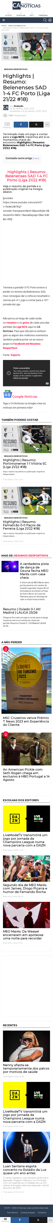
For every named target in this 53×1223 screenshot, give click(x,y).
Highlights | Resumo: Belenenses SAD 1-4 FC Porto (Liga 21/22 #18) (26, 176)
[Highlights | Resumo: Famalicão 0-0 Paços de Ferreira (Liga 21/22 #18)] (26, 501)
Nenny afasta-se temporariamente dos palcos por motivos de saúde (26, 1068)
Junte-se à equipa (28, 1212)
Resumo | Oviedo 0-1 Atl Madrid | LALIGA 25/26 (21, 610)
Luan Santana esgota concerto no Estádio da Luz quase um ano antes (24, 1169)
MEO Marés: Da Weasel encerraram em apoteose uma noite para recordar (23, 935)
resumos (11, 322)
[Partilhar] (20, 1220)
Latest (8, 15)
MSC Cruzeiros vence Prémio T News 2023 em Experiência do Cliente (26, 721)
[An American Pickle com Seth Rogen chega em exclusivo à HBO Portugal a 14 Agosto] (26, 749)
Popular (21, 15)
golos (26, 322)
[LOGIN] (50, 20)
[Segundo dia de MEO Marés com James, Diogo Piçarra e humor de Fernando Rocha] (26, 868)
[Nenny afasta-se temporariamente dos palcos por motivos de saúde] (26, 1046)
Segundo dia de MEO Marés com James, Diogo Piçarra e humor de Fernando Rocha (25, 888)
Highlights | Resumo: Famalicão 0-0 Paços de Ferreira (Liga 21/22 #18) (22, 525)
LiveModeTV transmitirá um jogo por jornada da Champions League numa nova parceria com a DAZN (25, 840)
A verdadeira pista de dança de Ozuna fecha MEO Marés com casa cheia (34, 570)
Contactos (42, 1212)
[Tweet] (38, 1220)
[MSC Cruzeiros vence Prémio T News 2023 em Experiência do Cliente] (26, 680)
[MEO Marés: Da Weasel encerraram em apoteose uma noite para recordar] (26, 915)
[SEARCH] (45, 20)
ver (36, 158)
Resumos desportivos (15, 456)
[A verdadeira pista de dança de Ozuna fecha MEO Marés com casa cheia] (10, 566)
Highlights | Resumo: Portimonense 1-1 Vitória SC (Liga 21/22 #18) (25, 463)
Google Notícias (24, 397)
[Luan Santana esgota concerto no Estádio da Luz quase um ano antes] (26, 1147)
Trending (43, 15)
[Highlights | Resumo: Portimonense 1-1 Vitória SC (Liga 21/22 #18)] (26, 439)
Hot (32, 15)
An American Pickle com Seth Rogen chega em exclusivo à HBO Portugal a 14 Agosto (26, 775)
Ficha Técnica (12, 1212)
